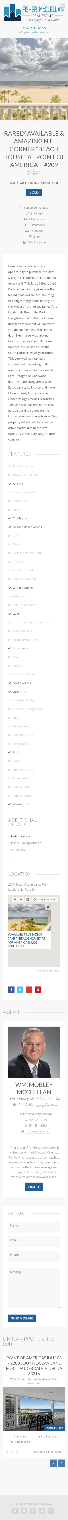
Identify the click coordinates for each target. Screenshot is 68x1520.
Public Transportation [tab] (26, 843)
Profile (34, 1187)
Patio (15, 718)
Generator (19, 596)
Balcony (18, 484)
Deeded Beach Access (27, 527)
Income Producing (24, 640)
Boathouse (19, 501)
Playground (20, 744)
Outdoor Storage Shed (27, 709)
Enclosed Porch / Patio (27, 553)
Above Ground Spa (25, 475)
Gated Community (24, 579)
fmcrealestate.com (37, 1131)
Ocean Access (22, 683)
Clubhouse (20, 518)
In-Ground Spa (22, 631)
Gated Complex (23, 588)
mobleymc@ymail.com (38, 1114)
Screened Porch (23, 778)
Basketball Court (23, 492)
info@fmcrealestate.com (34, 32)
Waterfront (20, 804)
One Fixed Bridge (23, 700)
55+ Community (23, 466)
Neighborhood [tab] (21, 836)
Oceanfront (20, 692)
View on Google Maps (48, 971)
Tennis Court (21, 787)
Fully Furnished (22, 570)
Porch (16, 761)
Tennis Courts (22, 796)
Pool (16, 752)
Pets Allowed (21, 726)
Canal (16, 510)
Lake (15, 657)
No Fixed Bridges (23, 674)
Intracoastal (21, 648)
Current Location (46, 899)
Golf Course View (24, 605)
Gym (16, 614)
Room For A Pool (23, 770)
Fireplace (18, 562)
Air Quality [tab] (18, 850)
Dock (15, 536)
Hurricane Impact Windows (30, 622)
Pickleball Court (23, 735)
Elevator (18, 544)
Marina (17, 666)
